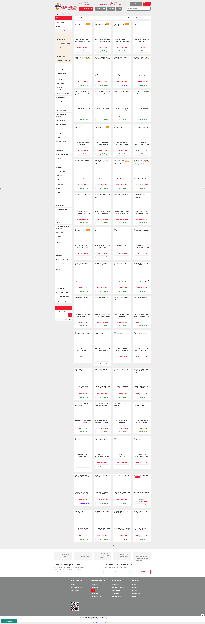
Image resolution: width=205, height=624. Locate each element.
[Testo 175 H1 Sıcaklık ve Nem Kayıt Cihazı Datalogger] (122, 482)
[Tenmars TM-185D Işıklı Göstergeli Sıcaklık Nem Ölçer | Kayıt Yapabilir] (142, 202)
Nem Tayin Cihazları (60, 106)
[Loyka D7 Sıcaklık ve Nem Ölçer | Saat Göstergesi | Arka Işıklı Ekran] (102, 64)
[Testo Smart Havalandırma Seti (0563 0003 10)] (102, 482)
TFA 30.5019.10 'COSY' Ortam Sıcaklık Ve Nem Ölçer (102, 280)
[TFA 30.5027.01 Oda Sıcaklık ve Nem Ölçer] (142, 99)
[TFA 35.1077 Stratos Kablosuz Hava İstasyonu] (142, 445)
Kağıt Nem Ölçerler (61, 56)
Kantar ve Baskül (60, 83)
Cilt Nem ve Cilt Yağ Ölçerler (63, 60)
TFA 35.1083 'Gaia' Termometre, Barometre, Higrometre (141, 528)
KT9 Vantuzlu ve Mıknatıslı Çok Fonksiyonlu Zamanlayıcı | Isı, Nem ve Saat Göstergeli (102, 109)
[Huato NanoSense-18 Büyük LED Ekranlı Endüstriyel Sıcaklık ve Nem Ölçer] (102, 167)
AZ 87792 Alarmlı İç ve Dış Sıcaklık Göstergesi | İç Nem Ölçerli (141, 315)
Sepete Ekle (86, 44)
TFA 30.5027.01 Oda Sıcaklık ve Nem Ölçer (141, 109)
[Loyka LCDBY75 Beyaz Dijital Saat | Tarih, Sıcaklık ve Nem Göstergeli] (122, 30)
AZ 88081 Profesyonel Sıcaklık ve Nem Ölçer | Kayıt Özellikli (102, 455)
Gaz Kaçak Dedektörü (61, 124)
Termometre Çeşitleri (61, 69)
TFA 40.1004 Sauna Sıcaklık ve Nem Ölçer (102, 528)
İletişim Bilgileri (95, 584)
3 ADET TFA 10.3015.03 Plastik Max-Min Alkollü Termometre (122, 528)
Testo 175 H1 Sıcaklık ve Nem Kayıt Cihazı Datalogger (122, 492)
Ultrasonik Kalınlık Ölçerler (62, 292)
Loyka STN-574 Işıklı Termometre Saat (83, 528)
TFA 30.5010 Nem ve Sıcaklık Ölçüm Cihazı (122, 315)
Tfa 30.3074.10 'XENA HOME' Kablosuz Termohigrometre (102, 315)
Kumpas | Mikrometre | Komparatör (61, 115)
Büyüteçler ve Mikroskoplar (59, 88)
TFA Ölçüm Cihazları (60, 288)
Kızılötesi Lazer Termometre (62, 93)
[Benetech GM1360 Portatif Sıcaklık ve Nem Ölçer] (83, 305)
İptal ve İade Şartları (116, 596)
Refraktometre (59, 179)
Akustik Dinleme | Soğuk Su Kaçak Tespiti (62, 227)
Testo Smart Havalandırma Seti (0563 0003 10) (102, 492)
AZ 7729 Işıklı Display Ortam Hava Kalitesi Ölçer (102, 387)
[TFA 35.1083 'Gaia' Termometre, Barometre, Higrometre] (142, 518)
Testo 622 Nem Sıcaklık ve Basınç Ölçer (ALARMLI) (141, 421)
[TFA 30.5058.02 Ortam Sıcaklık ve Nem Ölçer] (102, 133)
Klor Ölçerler (59, 222)
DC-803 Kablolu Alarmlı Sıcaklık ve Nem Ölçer (83, 143)
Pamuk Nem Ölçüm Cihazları (63, 52)
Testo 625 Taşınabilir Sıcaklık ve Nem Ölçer (141, 492)
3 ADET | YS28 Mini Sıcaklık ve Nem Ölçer (122, 74)
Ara (70, 315)
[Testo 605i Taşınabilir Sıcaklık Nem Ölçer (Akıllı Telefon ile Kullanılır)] (142, 376)
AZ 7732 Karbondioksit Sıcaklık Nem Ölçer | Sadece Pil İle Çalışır (141, 349)
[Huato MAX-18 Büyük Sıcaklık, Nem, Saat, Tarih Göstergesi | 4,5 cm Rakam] (83, 30)
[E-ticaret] (102, 623)
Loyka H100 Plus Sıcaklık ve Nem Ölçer (142, 40)
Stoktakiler (80, 18)
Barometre (58, 158)
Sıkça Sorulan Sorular (96, 596)
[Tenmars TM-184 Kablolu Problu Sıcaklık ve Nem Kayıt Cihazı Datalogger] (83, 202)
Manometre (58, 163)
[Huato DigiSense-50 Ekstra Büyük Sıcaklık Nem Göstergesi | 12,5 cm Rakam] (122, 167)
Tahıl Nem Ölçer (59, 101)
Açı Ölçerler (59, 192)
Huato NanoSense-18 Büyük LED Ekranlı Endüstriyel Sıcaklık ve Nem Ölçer (102, 177)
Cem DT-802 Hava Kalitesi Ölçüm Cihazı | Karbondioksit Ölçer (82, 492)
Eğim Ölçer (58, 188)
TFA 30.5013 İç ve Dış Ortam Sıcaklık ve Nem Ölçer (122, 387)
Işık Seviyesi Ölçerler (61, 205)
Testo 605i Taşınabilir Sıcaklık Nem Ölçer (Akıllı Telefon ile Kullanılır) (141, 387)
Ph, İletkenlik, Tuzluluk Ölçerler (61, 74)
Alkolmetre (58, 236)
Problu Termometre (60, 97)
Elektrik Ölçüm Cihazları (61, 120)
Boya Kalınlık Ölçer (60, 175)
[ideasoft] (94, 623)
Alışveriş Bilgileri (115, 584)
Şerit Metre (58, 137)
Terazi (57, 64)
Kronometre (59, 167)
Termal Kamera (59, 184)
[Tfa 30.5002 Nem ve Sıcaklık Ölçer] (122, 236)
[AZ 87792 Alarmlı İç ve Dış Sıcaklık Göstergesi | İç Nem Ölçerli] (142, 305)
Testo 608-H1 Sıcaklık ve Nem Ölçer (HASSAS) (83, 421)
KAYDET (143, 572)
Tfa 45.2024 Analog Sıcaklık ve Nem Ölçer (122, 455)
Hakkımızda (111, 8)
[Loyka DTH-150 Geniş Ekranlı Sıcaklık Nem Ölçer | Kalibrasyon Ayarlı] (142, 64)
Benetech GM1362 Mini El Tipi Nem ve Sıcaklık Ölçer (141, 280)
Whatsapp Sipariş (10, 621)
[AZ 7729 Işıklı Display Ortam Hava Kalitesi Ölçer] (102, 376)
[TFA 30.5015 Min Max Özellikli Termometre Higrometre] (83, 270)
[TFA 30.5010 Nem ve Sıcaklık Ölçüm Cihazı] (122, 305)
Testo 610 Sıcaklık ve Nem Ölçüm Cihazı (122, 421)
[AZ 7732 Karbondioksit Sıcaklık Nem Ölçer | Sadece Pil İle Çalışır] (142, 339)
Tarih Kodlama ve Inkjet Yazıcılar (61, 279)
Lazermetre (58, 133)
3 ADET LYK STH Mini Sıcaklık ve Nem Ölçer (102, 246)
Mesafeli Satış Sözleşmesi (118, 587)
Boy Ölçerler (59, 246)
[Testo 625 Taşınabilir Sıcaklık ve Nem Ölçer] (142, 482)
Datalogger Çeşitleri (60, 79)
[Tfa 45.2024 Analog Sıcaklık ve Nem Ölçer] (122, 445)
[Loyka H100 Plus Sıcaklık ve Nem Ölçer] (142, 30)
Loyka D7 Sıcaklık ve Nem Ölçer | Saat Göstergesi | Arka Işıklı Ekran (102, 74)
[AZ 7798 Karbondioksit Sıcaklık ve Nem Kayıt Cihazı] (83, 376)
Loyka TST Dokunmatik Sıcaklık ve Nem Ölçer (122, 109)
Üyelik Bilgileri (95, 587)
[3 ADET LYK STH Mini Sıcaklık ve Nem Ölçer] (102, 236)
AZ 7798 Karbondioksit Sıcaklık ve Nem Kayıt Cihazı (83, 387)
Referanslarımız (100, 8)
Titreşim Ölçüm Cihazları (61, 218)
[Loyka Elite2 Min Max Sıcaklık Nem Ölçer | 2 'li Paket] (83, 236)
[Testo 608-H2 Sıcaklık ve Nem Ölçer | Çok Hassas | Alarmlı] (102, 411)
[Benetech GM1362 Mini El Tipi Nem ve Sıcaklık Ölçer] (142, 270)
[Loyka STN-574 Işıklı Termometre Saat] (83, 518)
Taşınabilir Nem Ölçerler (62, 35)
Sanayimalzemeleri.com (76, 587)
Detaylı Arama (68, 319)
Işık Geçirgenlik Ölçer (61, 263)
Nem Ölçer (58, 26)
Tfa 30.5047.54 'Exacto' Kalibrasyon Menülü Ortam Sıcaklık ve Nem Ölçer (142, 246)
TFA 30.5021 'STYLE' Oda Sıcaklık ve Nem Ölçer (122, 280)
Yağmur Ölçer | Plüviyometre (62, 296)
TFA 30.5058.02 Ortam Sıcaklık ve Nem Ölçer (102, 143)
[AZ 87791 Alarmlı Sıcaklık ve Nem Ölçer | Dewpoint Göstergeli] (83, 339)
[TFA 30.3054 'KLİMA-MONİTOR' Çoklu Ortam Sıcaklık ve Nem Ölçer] (122, 339)
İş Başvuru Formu (136, 593)
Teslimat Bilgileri (115, 593)
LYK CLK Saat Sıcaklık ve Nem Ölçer (82, 74)
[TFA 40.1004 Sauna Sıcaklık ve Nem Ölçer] (102, 518)
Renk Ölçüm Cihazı (60, 171)
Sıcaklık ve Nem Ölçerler (71, 14)
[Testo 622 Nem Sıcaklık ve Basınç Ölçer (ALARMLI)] (142, 411)
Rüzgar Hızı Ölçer (60, 150)
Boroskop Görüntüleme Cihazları (61, 241)
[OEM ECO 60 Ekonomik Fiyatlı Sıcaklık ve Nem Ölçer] (102, 339)
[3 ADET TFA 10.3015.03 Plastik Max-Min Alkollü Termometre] (122, 518)
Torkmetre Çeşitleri (60, 196)
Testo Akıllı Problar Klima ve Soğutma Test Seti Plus (122, 212)
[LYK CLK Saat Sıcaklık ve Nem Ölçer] (83, 64)
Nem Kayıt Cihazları (61, 39)
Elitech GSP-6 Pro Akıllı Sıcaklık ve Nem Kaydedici (122, 143)
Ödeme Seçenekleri (116, 590)
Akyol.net (73, 584)
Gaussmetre (59, 255)
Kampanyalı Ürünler (60, 22)
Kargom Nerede (95, 593)
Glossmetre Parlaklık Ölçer (62, 259)
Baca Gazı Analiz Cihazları (62, 129)
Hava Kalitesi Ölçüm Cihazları (62, 213)
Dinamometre (59, 146)
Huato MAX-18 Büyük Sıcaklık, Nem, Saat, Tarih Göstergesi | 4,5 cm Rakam (83, 40)
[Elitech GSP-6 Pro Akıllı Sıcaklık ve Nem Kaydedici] (122, 133)
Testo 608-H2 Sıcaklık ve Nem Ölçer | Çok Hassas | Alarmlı (102, 421)
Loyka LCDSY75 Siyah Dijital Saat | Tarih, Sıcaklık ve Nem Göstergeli (102, 40)
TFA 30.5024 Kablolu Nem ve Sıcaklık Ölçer (83, 455)
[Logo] (66, 6)
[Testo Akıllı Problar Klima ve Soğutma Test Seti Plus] (122, 202)
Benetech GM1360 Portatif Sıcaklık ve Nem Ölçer (83, 315)
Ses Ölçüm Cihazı (60, 201)
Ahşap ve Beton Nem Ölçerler (63, 43)
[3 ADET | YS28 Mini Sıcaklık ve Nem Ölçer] (122, 64)
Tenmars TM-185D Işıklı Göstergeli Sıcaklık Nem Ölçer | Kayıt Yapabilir (141, 212)
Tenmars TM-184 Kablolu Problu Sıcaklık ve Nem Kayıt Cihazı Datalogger (83, 212)
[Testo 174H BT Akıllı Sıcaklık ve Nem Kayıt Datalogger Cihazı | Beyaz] (102, 202)
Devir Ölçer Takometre (61, 141)
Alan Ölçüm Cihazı (60, 232)
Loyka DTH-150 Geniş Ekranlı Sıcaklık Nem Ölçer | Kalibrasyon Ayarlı (141, 74)
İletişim (119, 8)
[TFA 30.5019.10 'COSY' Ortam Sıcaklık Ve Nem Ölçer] (102, 270)
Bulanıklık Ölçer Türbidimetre (62, 251)
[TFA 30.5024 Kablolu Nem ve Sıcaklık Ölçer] (83, 445)
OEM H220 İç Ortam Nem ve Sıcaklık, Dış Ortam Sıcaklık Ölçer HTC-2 (83, 109)
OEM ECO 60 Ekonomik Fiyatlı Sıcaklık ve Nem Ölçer (102, 349)
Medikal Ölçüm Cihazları (61, 273)
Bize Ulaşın (134, 590)
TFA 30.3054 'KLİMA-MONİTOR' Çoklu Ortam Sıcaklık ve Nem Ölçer (122, 349)
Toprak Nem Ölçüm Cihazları (63, 47)
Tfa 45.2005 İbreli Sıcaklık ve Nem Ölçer (83, 177)
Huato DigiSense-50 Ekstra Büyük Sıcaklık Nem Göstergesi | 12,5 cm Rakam (122, 177)
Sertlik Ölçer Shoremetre (62, 154)
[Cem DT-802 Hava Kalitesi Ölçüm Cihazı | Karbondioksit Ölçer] (83, 482)
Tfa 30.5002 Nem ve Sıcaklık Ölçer (122, 246)
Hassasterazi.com (75, 590)
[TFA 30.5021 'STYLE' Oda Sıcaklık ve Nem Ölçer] (122, 270)
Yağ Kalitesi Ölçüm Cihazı (61, 209)
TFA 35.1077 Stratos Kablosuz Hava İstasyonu (141, 455)
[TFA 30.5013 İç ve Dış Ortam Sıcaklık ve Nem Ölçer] (122, 376)
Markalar (134, 596)
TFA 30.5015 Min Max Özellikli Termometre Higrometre (83, 280)
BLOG (93, 590)
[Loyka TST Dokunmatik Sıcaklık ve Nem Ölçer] (122, 99)
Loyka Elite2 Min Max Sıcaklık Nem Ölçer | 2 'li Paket (82, 246)
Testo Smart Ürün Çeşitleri (62, 284)
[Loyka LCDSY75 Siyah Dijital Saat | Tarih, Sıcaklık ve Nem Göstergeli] (102, 30)
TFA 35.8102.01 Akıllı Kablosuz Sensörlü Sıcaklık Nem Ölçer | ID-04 (142, 143)
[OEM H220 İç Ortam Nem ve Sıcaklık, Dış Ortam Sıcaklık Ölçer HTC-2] (83, 99)
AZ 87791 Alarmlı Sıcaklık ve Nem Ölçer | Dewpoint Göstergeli (83, 349)
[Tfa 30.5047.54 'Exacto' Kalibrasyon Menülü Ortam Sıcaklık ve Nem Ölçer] (142, 236)
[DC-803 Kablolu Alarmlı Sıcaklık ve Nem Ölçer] (83, 133)
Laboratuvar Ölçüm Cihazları (60, 268)
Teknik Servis (94, 599)
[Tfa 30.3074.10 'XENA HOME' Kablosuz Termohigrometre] (102, 305)
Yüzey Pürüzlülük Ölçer (61, 301)
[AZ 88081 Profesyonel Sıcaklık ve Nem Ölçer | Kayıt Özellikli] (102, 445)
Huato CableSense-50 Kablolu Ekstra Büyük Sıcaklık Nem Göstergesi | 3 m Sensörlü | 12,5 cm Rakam (141, 177)
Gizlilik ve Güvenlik (116, 599)
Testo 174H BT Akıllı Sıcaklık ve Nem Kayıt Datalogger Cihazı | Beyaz (102, 212)
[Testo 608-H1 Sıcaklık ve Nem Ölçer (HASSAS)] (83, 411)
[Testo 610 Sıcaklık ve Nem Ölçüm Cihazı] (122, 411)
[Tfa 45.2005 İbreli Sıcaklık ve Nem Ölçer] (83, 167)
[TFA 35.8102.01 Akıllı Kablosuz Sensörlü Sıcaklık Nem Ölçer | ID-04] (142, 133)
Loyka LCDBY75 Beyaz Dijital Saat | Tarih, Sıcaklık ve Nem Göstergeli (122, 40)
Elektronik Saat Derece (61, 110)
